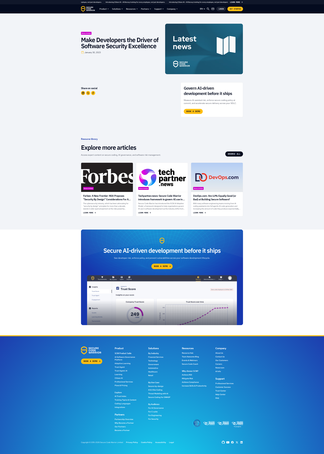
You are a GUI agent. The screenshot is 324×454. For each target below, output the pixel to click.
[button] (104, 8)
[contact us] (213, 9)
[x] (236, 442)
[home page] (88, 9)
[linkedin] (241, 442)
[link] (162, 2)
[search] (208, 9)
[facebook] (223, 442)
